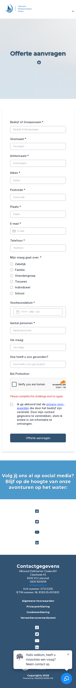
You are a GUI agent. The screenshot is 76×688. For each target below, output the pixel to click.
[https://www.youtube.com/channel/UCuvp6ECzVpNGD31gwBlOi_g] (38, 532)
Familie (20, 269)
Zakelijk (20, 264)
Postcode (17, 189)
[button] (73, 11)
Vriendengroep (25, 275)
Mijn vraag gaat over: (26, 257)
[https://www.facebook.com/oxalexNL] (38, 511)
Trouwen (21, 281)
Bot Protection (19, 373)
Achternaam (19, 155)
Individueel (22, 287)
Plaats (15, 206)
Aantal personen (22, 323)
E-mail (15, 223)
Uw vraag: (17, 340)
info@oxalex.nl (38, 585)
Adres (15, 172)
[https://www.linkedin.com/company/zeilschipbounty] (38, 542)
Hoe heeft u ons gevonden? (29, 356)
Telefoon (17, 240)
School (19, 293)
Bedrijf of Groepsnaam (26, 122)
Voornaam (18, 139)
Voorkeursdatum (22, 302)
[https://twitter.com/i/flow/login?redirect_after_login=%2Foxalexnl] (38, 521)
